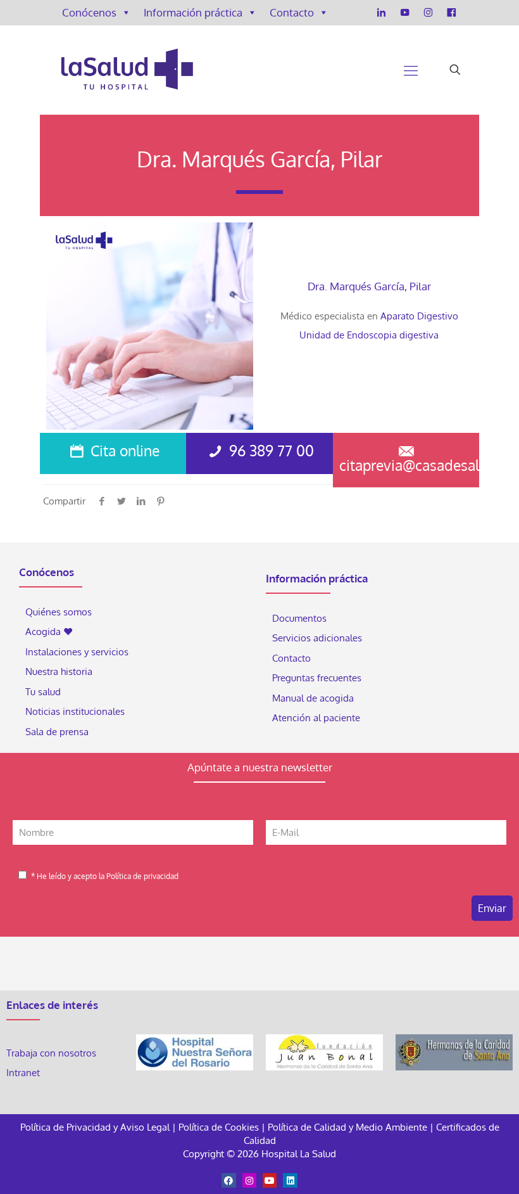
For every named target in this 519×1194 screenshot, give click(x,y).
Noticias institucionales (75, 711)
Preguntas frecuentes (316, 678)
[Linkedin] (290, 1180)
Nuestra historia (58, 671)
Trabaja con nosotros (51, 1053)
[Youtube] (270, 1180)
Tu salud (43, 692)
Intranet (24, 1073)
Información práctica (193, 12)
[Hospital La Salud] (126, 69)
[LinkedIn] (381, 12)
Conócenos (89, 12)
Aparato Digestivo (419, 316)
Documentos (299, 618)
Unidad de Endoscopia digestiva (369, 335)
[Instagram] (428, 12)
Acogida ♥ (49, 632)
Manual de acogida (313, 698)
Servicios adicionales (317, 638)
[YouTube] (404, 12)
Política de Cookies (218, 1127)
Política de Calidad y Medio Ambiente (347, 1127)
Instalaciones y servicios (76, 652)
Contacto (292, 12)
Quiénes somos (58, 612)
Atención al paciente (317, 718)
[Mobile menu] (411, 69)
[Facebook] (451, 12)
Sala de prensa (57, 732)
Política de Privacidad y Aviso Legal (96, 1127)
